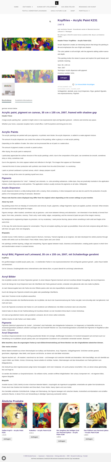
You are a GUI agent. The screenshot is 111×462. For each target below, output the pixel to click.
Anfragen (63, 78)
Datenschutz (49, 456)
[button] (50, 21)
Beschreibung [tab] (6, 100)
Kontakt (85, 456)
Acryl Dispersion (83, 91)
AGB (68, 456)
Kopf (78, 89)
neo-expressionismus (65, 93)
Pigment (76, 93)
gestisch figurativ (100, 91)
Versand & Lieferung (76, 456)
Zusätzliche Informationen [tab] (23, 100)
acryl (75, 91)
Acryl (68, 89)
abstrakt (70, 91)
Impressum (42, 456)
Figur (92, 91)
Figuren (73, 89)
